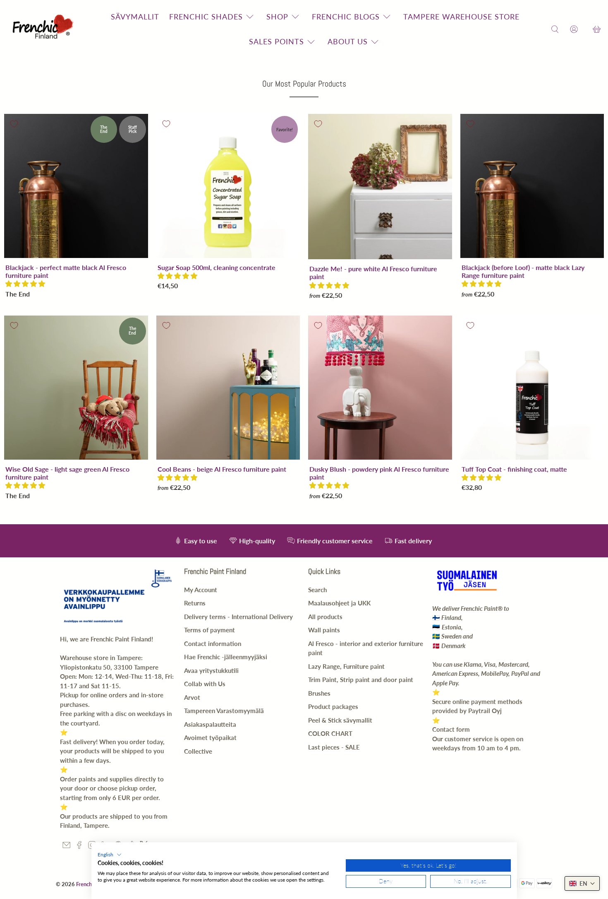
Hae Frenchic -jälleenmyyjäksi (225, 656)
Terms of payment (209, 630)
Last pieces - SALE (334, 747)
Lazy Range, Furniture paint (346, 666)
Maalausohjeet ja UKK (339, 603)
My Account (200, 589)
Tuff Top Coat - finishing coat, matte (514, 469)
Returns (195, 603)
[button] (25, 283)
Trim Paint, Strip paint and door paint (360, 679)
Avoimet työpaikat (210, 737)
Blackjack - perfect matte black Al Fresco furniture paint (65, 271)
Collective (198, 751)
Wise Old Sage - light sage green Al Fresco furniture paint (67, 473)
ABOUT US (348, 41)
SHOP (277, 16)
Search (317, 589)
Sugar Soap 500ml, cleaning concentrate (216, 267)
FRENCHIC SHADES (206, 16)
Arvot (192, 697)
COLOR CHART (330, 733)
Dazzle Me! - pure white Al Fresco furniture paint (373, 272)
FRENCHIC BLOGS (346, 16)
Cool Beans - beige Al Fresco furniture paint (222, 469)
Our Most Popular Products (304, 83)
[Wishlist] (585, 29)
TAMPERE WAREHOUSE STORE (461, 16)
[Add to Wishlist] (14, 124)
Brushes (319, 693)
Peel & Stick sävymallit (340, 720)
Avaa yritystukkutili (211, 670)
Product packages (333, 706)
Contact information (212, 643)
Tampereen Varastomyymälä (224, 710)
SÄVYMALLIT (135, 16)
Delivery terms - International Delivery (238, 616)
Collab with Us (204, 683)
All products (325, 616)
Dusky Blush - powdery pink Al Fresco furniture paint (379, 473)
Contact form (451, 729)
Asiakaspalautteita (210, 724)
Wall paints (324, 630)
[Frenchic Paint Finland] (44, 29)
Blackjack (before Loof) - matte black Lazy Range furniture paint (523, 271)
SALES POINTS (276, 41)
